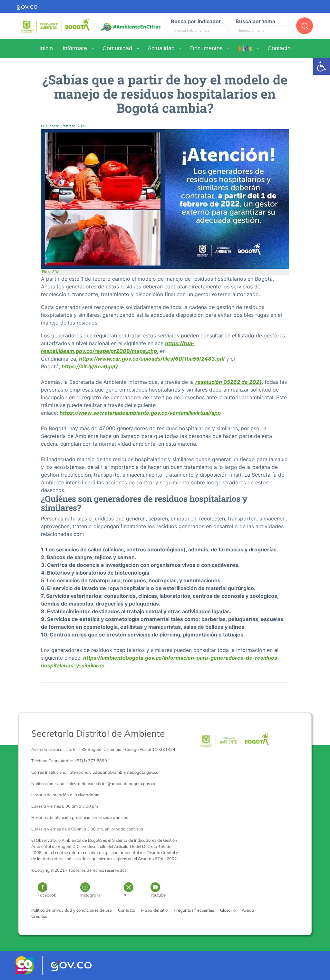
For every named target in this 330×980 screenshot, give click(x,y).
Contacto (126, 910)
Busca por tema (255, 21)
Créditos (39, 916)
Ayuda (248, 910)
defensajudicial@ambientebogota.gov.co (116, 783)
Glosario (228, 910)
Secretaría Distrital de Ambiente (98, 733)
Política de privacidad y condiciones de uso (71, 910)
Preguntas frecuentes (194, 910)
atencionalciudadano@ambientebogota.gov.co (114, 772)
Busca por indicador (196, 21)
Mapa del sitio (154, 910)
